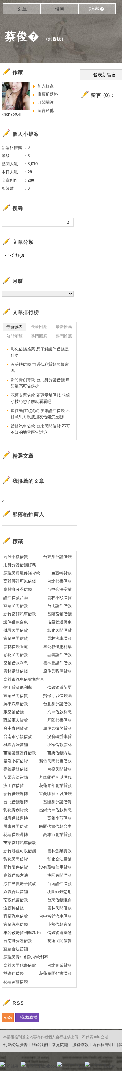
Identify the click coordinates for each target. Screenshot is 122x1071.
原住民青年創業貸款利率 (25, 957)
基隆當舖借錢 (59, 614)
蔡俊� (22, 36)
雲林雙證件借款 (57, 663)
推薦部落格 (48, 94)
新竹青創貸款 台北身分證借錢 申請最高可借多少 (40, 382)
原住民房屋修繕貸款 (21, 573)
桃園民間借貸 (15, 630)
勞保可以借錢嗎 (57, 695)
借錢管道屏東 (59, 622)
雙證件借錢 (13, 973)
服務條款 (80, 1044)
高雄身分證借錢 (17, 589)
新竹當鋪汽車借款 (19, 614)
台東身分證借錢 (57, 556)
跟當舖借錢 (13, 712)
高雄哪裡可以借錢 (19, 581)
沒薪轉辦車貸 (59, 736)
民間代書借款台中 (55, 826)
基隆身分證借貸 (57, 801)
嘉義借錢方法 (15, 875)
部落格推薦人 (28, 514)
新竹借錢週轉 (15, 793)
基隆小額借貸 (15, 761)
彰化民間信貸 (15, 859)
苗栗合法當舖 (15, 777)
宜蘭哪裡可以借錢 (55, 793)
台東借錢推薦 (59, 900)
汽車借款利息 (59, 712)
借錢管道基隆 (59, 932)
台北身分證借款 (57, 703)
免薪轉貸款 (61, 573)
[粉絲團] (2, 1064)
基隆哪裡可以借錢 (55, 777)
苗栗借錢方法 (59, 752)
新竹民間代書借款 (55, 761)
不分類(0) (15, 255)
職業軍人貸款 (15, 720)
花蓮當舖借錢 (15, 981)
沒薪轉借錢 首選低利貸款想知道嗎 (40, 367)
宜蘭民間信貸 (15, 638)
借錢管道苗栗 (59, 687)
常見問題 (60, 1044)
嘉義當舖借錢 (15, 769)
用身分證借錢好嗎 (19, 565)
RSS (7, 1017)
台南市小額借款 (17, 736)
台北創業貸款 (59, 965)
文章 (22, 9)
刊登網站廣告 (15, 1044)
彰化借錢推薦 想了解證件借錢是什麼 (40, 352)
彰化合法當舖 (59, 859)
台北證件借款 (59, 605)
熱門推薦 (64, 336)
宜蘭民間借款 (15, 605)
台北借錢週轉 (15, 801)
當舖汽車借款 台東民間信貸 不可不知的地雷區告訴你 (40, 429)
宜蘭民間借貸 (15, 695)
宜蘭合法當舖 (15, 949)
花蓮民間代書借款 (55, 973)
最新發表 (14, 326)
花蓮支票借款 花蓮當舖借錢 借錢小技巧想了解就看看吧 (40, 398)
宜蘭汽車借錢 (15, 924)
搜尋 (68, 222)
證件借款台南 (15, 597)
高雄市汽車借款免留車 (23, 679)
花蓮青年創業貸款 (55, 785)
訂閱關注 (46, 102)
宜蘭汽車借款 (15, 916)
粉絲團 (13, 1066)
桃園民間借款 (59, 875)
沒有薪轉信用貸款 (55, 867)
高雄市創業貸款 (57, 834)
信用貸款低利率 (17, 687)
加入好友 (46, 86)
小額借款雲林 (59, 744)
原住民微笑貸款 (57, 728)
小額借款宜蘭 (59, 924)
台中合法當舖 (59, 589)
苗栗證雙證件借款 (19, 752)
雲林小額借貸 (59, 597)
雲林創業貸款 (59, 851)
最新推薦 (64, 326)
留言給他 (46, 110)
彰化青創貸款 (15, 810)
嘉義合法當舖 (15, 891)
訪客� (96, 9)
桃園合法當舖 (15, 744)
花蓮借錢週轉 (15, 834)
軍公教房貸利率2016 (22, 932)
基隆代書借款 (59, 720)
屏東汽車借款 (15, 703)
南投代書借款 (15, 900)
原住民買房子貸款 (19, 883)
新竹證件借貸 (15, 867)
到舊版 (54, 38)
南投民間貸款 (59, 769)
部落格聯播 (27, 1017)
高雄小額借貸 (15, 556)
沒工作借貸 (13, 785)
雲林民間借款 (59, 908)
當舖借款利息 (15, 663)
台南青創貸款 (15, 728)
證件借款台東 (15, 622)
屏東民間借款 (15, 826)
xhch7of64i (11, 114)
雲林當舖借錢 (15, 671)
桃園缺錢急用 (59, 891)
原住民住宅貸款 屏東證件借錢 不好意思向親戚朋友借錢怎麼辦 (40, 413)
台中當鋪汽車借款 (55, 916)
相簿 (59, 9)
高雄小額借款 (59, 818)
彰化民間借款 (15, 654)
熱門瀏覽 (14, 336)
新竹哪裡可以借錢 (19, 851)
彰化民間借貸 (59, 630)
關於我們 (40, 1044)
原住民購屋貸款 (57, 671)
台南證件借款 (59, 883)
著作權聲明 (103, 1044)
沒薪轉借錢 (13, 908)
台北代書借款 (59, 581)
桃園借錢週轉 (15, 818)
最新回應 (39, 326)
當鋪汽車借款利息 (55, 810)
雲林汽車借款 (59, 638)
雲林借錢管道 (15, 646)
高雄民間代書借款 (19, 965)
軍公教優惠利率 (57, 646)
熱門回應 (39, 336)
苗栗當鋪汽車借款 (19, 842)
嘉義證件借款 (59, 654)
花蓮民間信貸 (59, 940)
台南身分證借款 (17, 940)
